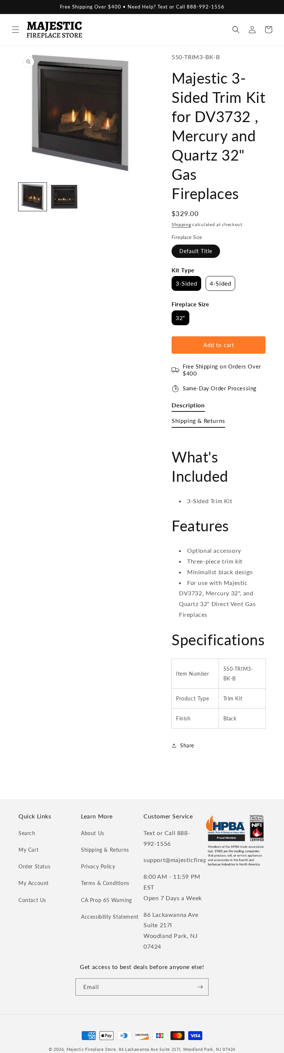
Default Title (195, 251)
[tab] (188, 406)
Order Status (34, 866)
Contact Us (32, 900)
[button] (15, 29)
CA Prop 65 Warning (106, 900)
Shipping (181, 224)
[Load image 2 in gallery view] (64, 197)
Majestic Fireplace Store (91, 1049)
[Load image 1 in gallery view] (32, 197)
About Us (92, 833)
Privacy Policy (98, 866)
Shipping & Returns (105, 850)
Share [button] (187, 745)
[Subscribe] (200, 987)
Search (27, 833)
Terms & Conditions (105, 883)
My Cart (28, 850)
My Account (33, 883)
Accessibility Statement (110, 917)
